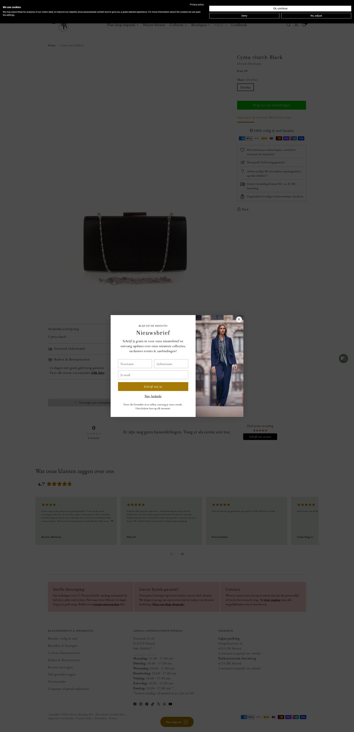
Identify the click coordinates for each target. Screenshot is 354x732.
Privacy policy (197, 4)
